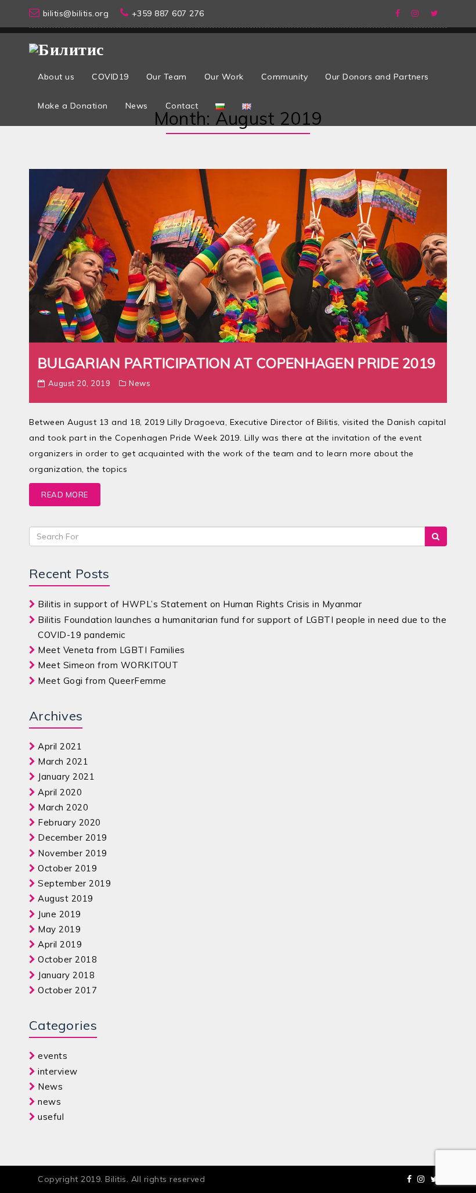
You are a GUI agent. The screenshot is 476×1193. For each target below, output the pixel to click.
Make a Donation (73, 105)
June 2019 (59, 914)
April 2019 (60, 944)
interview (58, 1071)
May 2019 (59, 929)
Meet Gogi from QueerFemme (102, 680)
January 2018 (66, 975)
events (52, 1055)
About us (56, 76)
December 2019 (72, 837)
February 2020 (69, 822)
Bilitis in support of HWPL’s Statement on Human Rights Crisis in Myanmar (200, 604)
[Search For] (435, 536)
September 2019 (74, 883)
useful (51, 1116)
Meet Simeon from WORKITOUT (108, 665)
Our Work (224, 76)
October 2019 (67, 868)
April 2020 (60, 792)
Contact (182, 105)
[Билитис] (66, 44)
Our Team (166, 76)
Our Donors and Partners (377, 76)
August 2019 (65, 898)
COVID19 (110, 76)
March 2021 (63, 761)
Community (284, 76)
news (49, 1101)
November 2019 (72, 853)
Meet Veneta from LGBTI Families (111, 649)
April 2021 (60, 746)
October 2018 (67, 959)
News (136, 105)
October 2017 (67, 990)
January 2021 (66, 776)
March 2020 (63, 807)
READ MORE (64, 494)
